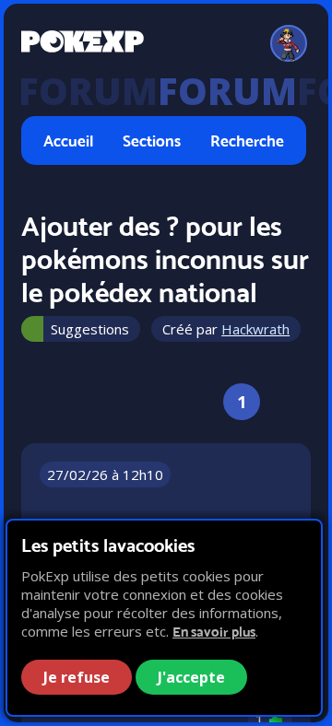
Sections (152, 140)
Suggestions (90, 329)
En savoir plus (213, 631)
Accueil (68, 140)
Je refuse (76, 677)
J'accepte (191, 677)
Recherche (247, 140)
